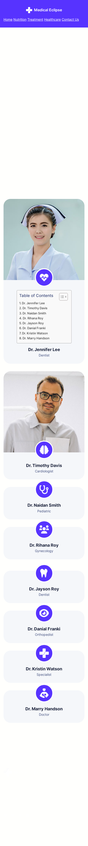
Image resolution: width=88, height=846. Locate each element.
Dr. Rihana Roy (33, 318)
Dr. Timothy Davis (35, 308)
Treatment (35, 19)
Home (8, 19)
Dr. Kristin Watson (35, 333)
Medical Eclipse (48, 10)
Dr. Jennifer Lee (33, 303)
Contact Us (70, 19)
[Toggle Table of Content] (61, 297)
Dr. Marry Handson (36, 338)
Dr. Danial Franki (34, 328)
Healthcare (52, 19)
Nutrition (20, 19)
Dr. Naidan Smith (34, 313)
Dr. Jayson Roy (33, 323)
